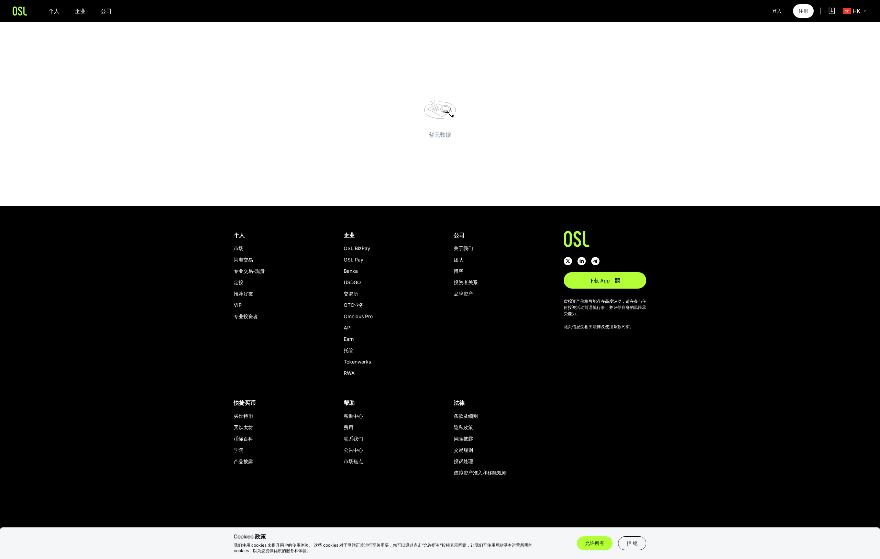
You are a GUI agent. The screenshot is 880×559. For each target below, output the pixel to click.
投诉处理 (463, 461)
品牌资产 (463, 294)
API (348, 328)
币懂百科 (243, 438)
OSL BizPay (357, 248)
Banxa (351, 271)
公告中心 (353, 450)
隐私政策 (463, 427)
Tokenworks (357, 362)
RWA (349, 373)
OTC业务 (354, 305)
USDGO (352, 282)
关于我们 (463, 248)
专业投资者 (246, 316)
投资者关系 (466, 282)
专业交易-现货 (249, 271)
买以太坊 (243, 427)
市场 (238, 248)
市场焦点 (353, 461)
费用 (348, 427)
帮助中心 (353, 416)
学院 (238, 450)
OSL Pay (353, 259)
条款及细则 (466, 416)
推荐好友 (243, 294)
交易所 (351, 294)
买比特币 (243, 416)
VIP (238, 305)
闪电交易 (243, 259)
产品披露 (243, 461)
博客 (458, 271)
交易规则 (463, 450)
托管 (348, 350)
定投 (238, 282)
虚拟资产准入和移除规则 (480, 473)
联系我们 (353, 438)
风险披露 (463, 438)
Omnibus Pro (358, 316)
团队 (458, 259)
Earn (349, 339)
